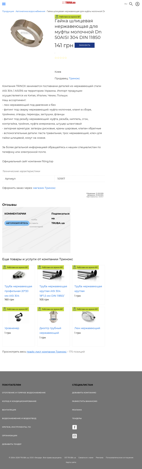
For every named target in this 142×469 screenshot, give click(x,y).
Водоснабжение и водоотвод (19, 418)
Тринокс (74, 78)
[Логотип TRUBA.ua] (69, 2)
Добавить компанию (84, 392)
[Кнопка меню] (4, 4)
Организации (9, 435)
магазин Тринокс (44, 188)
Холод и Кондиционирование (19, 401)
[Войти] (137, 4)
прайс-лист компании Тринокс (47, 351)
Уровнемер (12, 328)
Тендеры (77, 418)
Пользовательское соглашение (119, 458)
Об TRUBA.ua (70, 458)
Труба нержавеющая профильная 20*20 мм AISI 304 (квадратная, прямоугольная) (18, 296)
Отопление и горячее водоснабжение (24, 392)
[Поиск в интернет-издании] (131, 4)
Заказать (84, 45)
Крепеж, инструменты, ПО (16, 427)
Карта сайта (71, 462)
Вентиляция (9, 410)
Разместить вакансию (84, 401)
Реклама (77, 410)
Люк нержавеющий (87, 328)
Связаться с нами (85, 458)
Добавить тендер (11, 444)
